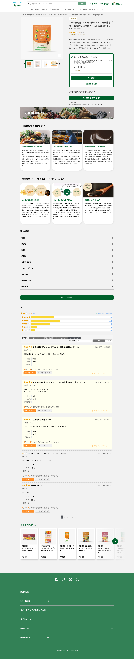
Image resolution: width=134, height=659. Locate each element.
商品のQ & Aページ (67, 297)
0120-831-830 (93, 98)
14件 (110, 321)
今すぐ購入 (91, 78)
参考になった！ (30, 373)
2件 (111, 330)
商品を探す (55, 9)
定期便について (71, 9)
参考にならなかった (44, 373)
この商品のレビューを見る (78, 35)
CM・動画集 (25, 601)
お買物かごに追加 (91, 84)
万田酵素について (39, 9)
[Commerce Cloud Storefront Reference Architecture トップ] (18, 5)
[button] (99, 3)
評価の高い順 (48, 338)
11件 (110, 318)
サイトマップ (25, 619)
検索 (99, 341)
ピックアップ (74, 338)
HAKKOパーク (26, 637)
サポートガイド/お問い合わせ (91, 9)
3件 (111, 327)
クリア (109, 341)
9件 (111, 324)
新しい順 (36, 338)
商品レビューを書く (105, 313)
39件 (34, 313)
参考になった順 (61, 338)
